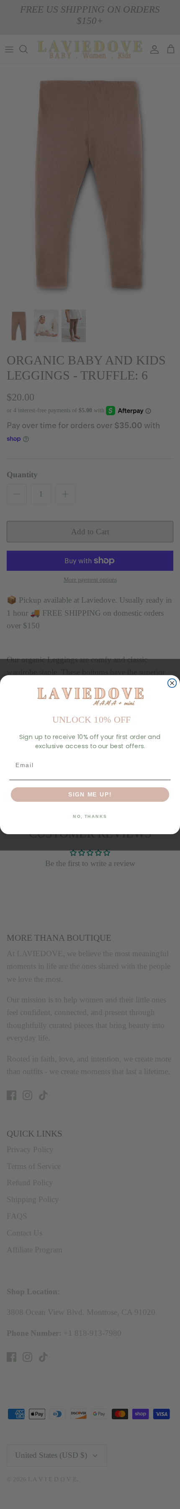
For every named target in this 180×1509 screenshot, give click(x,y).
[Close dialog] (172, 683)
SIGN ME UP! (90, 794)
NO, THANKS (90, 815)
